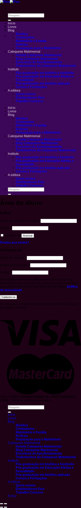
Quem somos (26, 94)
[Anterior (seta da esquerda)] (1, 507)
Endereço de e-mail (14, 265)
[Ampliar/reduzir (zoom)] (5, 503)
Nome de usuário (13, 258)
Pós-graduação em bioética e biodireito (45, 72)
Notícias (22, 44)
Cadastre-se (8, 297)
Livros (12, 26)
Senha (5, 228)
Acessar (27, 235)
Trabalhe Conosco (29, 101)
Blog (11, 30)
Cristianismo (25, 37)
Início (11, 23)
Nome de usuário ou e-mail (20, 220)
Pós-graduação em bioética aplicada (43, 83)
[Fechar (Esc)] (1, 503)
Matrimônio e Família (31, 41)
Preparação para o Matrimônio (38, 48)
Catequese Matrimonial (24, 51)
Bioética (22, 34)
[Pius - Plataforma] (10, 1)
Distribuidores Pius (30, 97)
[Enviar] (9, 20)
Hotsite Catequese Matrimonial (38, 55)
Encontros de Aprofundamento (39, 62)
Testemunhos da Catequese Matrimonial (46, 65)
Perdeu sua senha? (14, 242)
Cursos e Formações (31, 87)
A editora (14, 90)
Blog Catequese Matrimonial (37, 58)
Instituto (13, 69)
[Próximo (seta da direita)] (5, 507)
